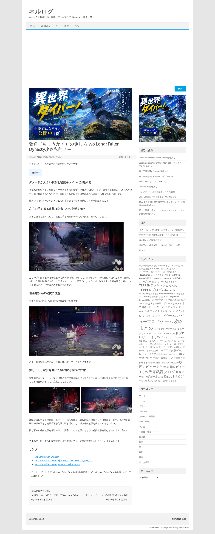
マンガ (142, 426)
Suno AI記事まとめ (168, 281)
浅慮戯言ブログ (161, 371)
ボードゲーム (145, 421)
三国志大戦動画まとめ (163, 358)
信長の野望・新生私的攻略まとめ (164, 362)
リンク (142, 250)
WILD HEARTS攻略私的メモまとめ (152, 297)
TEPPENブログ (150, 290)
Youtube (45, 26)
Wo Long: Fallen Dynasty (47, 457)
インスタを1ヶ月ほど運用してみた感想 (157, 192)
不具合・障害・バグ (148, 432)
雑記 (141, 452)
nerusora (41, 157)
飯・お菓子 (144, 462)
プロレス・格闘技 (147, 416)
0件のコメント (126, 157)
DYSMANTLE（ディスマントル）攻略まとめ (158, 272)
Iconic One (154, 527)
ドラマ (142, 406)
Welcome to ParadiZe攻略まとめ (171, 294)
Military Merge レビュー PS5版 (153, 181)
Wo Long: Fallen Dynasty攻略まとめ (111, 472)
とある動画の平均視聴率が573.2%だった (157, 197)
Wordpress (184, 527)
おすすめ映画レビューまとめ (162, 303)
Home (32, 26)
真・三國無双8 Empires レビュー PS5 (156, 176)
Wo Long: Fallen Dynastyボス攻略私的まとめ (73, 472)
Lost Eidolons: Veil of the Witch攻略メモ (157, 158)
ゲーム (44, 472)
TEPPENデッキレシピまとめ (158, 285)
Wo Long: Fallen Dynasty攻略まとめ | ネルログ (57, 464)
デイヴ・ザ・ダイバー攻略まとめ (161, 333)
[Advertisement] (107, 56)
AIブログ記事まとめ (148, 265)
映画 (141, 442)
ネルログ (41, 11)
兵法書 (142, 437)
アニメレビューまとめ (169, 311)
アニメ (142, 396)
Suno (66, 26)
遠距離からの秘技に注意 (150, 240)
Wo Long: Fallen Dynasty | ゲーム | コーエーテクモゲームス (64, 460)
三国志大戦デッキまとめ (166, 354)
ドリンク (143, 411)
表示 (38, 172)
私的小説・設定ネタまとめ (165, 381)
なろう (78, 26)
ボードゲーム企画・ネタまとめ (168, 341)
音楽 (141, 457)
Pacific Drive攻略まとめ (165, 278)
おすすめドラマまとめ (166, 300)
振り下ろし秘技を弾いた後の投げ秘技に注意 (159, 245)
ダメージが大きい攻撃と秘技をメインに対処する (161, 230)
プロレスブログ (168, 337)
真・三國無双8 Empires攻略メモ (153, 171)
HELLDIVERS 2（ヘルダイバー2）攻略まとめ (156, 275)
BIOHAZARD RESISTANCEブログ (162, 269)
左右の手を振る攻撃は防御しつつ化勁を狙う (159, 235)
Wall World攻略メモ (148, 187)
